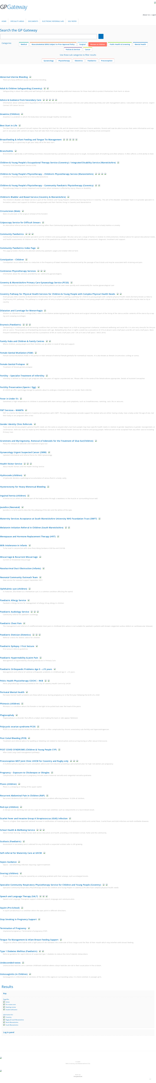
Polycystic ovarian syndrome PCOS (18, 726)
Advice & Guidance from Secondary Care (20, 100)
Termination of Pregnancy (13, 928)
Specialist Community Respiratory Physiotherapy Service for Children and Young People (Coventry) (50, 884)
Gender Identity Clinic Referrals (16, 424)
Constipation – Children (12, 259)
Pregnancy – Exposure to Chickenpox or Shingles (25, 772)
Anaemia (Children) (10, 114)
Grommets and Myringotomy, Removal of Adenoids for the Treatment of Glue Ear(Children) (46, 440)
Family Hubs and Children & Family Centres (22, 341)
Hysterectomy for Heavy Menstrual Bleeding (23, 486)
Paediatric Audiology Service (14, 611)
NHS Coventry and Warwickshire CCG (78, 1063)
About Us (146, 15)
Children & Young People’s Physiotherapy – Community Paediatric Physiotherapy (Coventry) (47, 185)
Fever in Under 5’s (9, 398)
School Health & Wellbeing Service (17, 830)
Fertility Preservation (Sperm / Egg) (18, 387)
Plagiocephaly (7, 715)
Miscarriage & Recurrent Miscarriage (19, 557)
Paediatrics (92, 61)
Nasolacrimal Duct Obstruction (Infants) (20, 568)
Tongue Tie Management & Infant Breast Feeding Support (29, 939)
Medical (24, 44)
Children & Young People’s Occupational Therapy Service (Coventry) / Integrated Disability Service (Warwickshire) (58, 162)
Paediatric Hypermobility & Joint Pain (19, 657)
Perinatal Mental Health (12, 692)
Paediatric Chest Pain (11, 623)
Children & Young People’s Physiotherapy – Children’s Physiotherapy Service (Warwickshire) (47, 174)
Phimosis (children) (10, 703)
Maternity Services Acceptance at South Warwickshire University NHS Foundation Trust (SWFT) (48, 518)
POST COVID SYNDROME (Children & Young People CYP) (28, 749)
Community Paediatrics (12, 234)
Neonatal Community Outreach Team (19, 577)
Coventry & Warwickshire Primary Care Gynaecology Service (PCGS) (34, 282)
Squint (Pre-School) (10, 907)
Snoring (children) (9, 873)
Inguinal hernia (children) (13, 495)
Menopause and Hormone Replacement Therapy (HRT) (28, 536)
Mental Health (140, 44)
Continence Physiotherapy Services (18, 271)
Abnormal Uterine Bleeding (14, 77)
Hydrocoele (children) (11, 475)
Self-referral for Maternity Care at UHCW (21, 853)
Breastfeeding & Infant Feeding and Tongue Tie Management (31, 139)
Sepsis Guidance (8, 862)
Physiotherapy (64, 61)
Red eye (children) (9, 807)
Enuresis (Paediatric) (10, 324)
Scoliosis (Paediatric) (10, 841)
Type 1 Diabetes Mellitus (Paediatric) (18, 951)
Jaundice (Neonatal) (10, 507)
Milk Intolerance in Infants (13, 545)
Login (154, 15)
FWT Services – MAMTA (12, 410)
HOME (4, 21)
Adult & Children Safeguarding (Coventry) (21, 88)
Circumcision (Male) (10, 211)
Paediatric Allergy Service (13, 600)
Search (101, 36)
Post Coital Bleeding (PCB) (13, 738)
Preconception (106, 61)
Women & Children (97, 44)
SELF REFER (72, 21)
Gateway (13, 7)
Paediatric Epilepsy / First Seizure (17, 646)
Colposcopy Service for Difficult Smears (20, 222)
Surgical (82, 44)
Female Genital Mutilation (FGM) (16, 352)
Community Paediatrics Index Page (18, 248)
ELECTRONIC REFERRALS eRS (53, 21)
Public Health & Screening (120, 44)
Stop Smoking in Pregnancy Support (18, 919)
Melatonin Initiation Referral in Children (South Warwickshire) (31, 527)
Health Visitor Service (11, 463)
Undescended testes (10, 962)
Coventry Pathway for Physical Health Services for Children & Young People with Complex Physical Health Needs (57, 294)
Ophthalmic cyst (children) (13, 588)
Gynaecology (49, 61)
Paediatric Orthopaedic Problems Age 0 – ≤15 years (26, 669)
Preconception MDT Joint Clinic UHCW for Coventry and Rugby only (34, 761)
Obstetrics (79, 61)
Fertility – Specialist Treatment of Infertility (22, 375)
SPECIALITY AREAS (17, 21)
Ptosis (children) (8, 784)
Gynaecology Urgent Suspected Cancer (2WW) (23, 452)
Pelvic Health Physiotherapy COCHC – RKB (21, 680)
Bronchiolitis (6, 151)
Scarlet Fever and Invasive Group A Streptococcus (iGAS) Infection (33, 818)
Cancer (87, 49)
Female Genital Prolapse (12, 364)
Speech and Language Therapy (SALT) (19, 896)
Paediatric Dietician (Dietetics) (15, 634)
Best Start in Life (8, 125)
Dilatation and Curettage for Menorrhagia (21, 310)
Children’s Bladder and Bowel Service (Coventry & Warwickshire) (33, 197)
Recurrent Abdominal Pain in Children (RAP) (22, 795)
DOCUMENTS (33, 21)
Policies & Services (73, 49)
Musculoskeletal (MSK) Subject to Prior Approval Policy (53, 44)
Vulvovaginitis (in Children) (14, 974)
